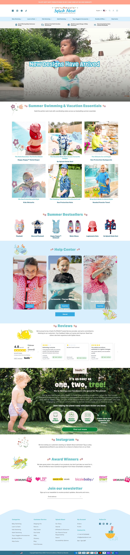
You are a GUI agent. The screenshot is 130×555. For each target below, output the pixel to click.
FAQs (35, 535)
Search (58, 537)
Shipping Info (38, 524)
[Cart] (117, 11)
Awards (58, 526)
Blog (35, 541)
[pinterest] (21, 10)
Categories (16, 519)
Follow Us (102, 519)
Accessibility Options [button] (62, 540)
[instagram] (17, 10)
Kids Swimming (16, 529)
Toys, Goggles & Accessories (21, 535)
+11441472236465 (83, 534)
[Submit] (80, 496)
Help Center (15, 541)
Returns (36, 526)
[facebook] (12, 10)
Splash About (60, 519)
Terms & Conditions (51, 553)
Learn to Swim (16, 526)
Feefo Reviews (38, 544)
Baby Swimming (16, 524)
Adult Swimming (17, 532)
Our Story (58, 524)
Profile (79, 526)
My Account (81, 519)
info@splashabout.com (84, 537)
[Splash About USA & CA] (65, 10)
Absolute (65, 553)
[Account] (113, 11)
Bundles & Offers (17, 538)
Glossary (36, 538)
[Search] (110, 11)
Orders (79, 524)
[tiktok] (26, 10)
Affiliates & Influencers (62, 529)
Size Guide (37, 532)
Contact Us (81, 530)
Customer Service (40, 519)
